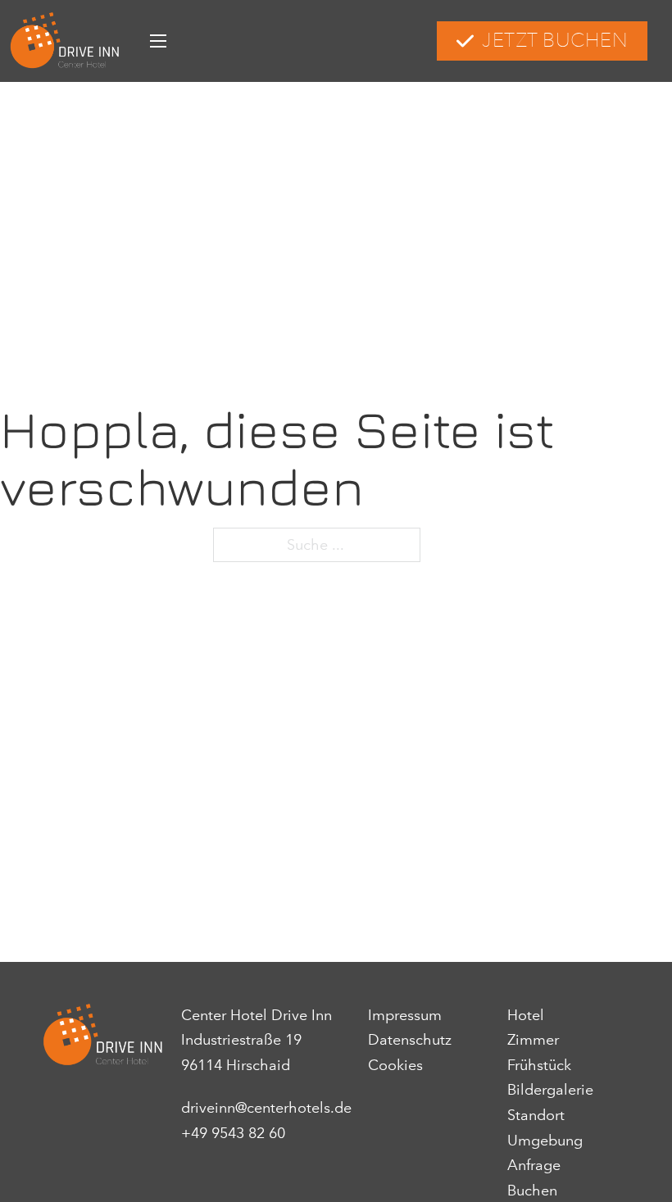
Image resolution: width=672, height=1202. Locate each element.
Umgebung (545, 1141)
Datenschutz (410, 1040)
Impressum (405, 1015)
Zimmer (533, 1040)
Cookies (395, 1065)
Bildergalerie (550, 1090)
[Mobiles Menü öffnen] (158, 41)
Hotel (525, 1015)
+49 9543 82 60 (233, 1133)
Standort (536, 1115)
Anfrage (534, 1165)
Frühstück (539, 1065)
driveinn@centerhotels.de (266, 1108)
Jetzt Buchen (555, 40)
